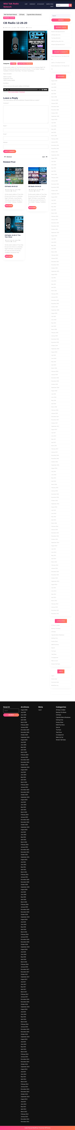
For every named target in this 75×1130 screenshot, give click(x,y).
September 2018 (55, 387)
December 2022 (55, 222)
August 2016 (54, 468)
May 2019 (53, 361)
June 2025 (53, 126)
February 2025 (54, 138)
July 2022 (53, 239)
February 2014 (54, 565)
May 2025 (53, 129)
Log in (52, 675)
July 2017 (53, 432)
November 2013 (55, 574)
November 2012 (55, 613)
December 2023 (55, 184)
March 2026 (54, 96)
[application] (25, 89)
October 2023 (54, 190)
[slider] (46, 89)
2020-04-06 (33, 189)
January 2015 (54, 529)
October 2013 (54, 578)
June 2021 (53, 281)
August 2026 (54, 80)
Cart (26, 4)
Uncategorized (54, 657)
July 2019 (53, 355)
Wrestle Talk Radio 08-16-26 (58, 44)
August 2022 (54, 235)
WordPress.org (54, 685)
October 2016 (54, 461)
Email (5, 134)
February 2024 (54, 177)
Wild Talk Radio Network (10, 14)
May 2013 (53, 594)
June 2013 (53, 591)
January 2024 (54, 180)
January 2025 (54, 142)
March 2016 (54, 484)
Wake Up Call (54, 660)
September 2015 (55, 503)
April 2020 (53, 326)
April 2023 (53, 209)
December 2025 (55, 106)
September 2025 (55, 116)
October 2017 (54, 423)
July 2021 (53, 277)
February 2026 (54, 100)
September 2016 (55, 465)
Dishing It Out (54, 638)
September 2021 (55, 271)
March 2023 (54, 213)
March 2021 (54, 290)
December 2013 (55, 571)
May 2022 (53, 245)
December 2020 (55, 300)
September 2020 (55, 310)
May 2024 (53, 168)
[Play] (5, 89)
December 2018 (55, 377)
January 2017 (54, 452)
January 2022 (54, 258)
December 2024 (55, 145)
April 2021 (53, 287)
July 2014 (53, 549)
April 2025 (53, 132)
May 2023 (53, 206)
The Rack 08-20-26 (55, 38)
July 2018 (53, 394)
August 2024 (54, 158)
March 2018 (54, 406)
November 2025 (55, 109)
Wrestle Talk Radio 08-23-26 (58, 31)
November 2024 (55, 148)
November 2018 (55, 381)
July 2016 (53, 471)
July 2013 (53, 587)
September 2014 (55, 542)
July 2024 (53, 161)
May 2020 (53, 323)
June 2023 (53, 203)
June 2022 (53, 242)
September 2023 (55, 193)
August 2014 (54, 545)
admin (14, 27)
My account (40, 4)
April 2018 (53, 403)
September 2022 (55, 232)
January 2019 (54, 374)
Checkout (32, 4)
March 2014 (54, 561)
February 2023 (54, 216)
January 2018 (54, 413)
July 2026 (53, 84)
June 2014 (53, 552)
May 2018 (53, 400)
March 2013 (54, 600)
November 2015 (55, 497)
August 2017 (54, 429)
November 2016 (55, 458)
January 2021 (54, 297)
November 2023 (55, 187)
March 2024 (54, 174)
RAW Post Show (55, 644)
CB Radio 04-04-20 (34, 186)
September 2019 (55, 348)
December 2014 (55, 532)
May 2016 (53, 478)
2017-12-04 (9, 240)
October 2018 (54, 384)
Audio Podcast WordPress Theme (33, 1128)
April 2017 (53, 442)
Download (22, 92)
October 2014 (54, 539)
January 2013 (54, 607)
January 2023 (54, 219)
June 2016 (53, 474)
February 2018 (54, 410)
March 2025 (54, 135)
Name (5, 125)
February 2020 (54, 332)
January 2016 (54, 490)
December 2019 (55, 339)
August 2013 (54, 584)
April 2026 (53, 93)
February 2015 (54, 526)
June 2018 (53, 397)
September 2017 (55, 426)
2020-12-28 (7, 27)
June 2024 (53, 164)
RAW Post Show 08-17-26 (57, 41)
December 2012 (55, 610)
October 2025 (54, 113)
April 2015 (53, 519)
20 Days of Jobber (55, 625)
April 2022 (53, 248)
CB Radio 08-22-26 (55, 34)
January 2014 (54, 568)
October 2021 (54, 268)
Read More (9, 206)
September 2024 (55, 155)
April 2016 (53, 481)
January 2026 (54, 103)
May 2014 (53, 555)
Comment (6, 103)
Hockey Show (54, 641)
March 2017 (54, 445)
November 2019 (55, 342)
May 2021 (53, 284)
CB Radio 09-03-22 (11, 186)
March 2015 (54, 523)
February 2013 (54, 603)
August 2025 (54, 119)
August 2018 (54, 390)
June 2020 (53, 319)
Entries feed (54, 679)
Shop (51, 6)
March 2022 (54, 251)
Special (53, 647)
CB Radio (21, 14)
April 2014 (53, 558)
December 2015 (55, 494)
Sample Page (49, 4)
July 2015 (53, 510)
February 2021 (54, 293)
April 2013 (53, 597)
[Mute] (42, 89)
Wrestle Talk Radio (55, 664)
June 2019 (53, 358)
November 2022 (55, 226)
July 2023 (53, 200)
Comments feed (55, 682)
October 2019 (54, 345)
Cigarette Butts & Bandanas (34, 14)
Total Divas (53, 654)
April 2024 (53, 171)
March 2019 (54, 368)
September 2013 (55, 581)
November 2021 (55, 264)
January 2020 (54, 335)
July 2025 (53, 122)
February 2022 (54, 255)
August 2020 (54, 313)
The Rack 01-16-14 (60, 62)
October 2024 (54, 151)
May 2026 (53, 90)
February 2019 (54, 371)
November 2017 (55, 419)
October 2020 (54, 306)
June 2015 (53, 513)
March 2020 (54, 329)
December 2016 (55, 455)
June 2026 (53, 87)
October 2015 (54, 500)
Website (5, 142)
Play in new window (13, 92)
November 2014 (55, 536)
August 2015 (54, 507)
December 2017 (55, 416)
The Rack (53, 651)
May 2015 (53, 516)
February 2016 (54, 487)
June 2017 (53, 436)
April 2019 (53, 364)
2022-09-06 (9, 189)
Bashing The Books (55, 628)
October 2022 (54, 229)
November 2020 (55, 303)
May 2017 (53, 439)
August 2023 (54, 197)
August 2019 (54, 352)
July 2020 (53, 316)
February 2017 (54, 448)
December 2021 (55, 261)
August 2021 (54, 274)
